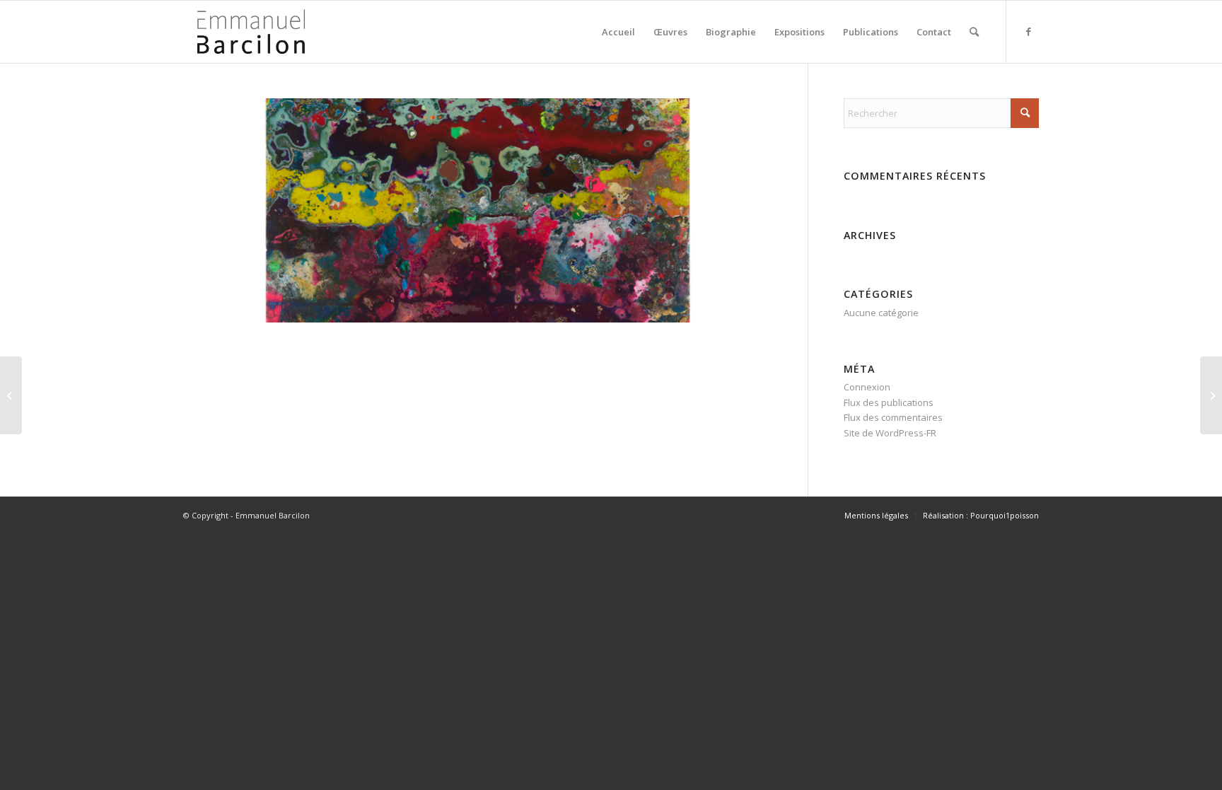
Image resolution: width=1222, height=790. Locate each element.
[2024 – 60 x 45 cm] (11, 395)
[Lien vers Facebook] (1028, 31)
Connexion (867, 387)
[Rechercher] (974, 32)
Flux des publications (888, 402)
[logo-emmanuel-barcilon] (251, 32)
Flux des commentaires (893, 417)
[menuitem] (618, 32)
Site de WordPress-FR (890, 432)
